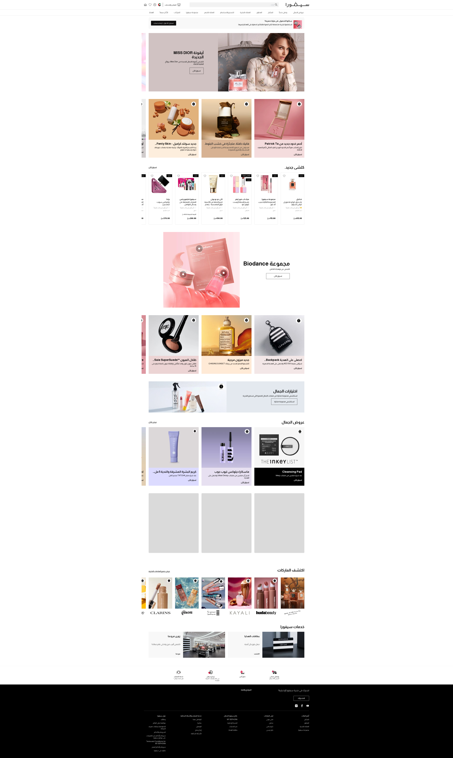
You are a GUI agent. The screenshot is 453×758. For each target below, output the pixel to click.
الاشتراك (301, 698)
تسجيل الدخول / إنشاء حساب (163, 23)
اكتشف (257, 654)
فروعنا (178, 654)
